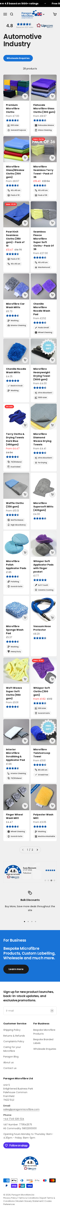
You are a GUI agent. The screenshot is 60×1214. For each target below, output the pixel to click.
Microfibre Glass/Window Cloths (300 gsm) (15, 172)
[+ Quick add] (25, 96)
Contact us (9, 1068)
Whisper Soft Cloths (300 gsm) (41, 691)
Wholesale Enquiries (18, 58)
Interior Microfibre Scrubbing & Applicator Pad (15, 755)
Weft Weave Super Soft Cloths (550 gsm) (14, 693)
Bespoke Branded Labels (43, 1041)
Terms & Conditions (28, 1197)
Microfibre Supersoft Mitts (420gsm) (43, 506)
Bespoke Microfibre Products (44, 1031)
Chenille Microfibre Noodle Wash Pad (41, 309)
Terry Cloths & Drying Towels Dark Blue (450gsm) (15, 439)
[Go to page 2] (37, 850)
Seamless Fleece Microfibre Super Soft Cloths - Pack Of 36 (43, 240)
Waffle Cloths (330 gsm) (15, 504)
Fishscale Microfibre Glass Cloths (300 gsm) (44, 108)
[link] (30, 871)
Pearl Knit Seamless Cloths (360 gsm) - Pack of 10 (15, 238)
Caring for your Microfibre (12, 1048)
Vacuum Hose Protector (42, 628)
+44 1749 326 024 (13, 1119)
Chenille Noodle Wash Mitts (16, 370)
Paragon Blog (10, 1056)
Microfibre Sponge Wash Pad (15, 630)
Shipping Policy (11, 1030)
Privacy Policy (10, 1197)
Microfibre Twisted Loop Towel (41, 753)
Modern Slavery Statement (29, 1201)
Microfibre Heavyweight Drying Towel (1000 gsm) (41, 374)
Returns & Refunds (14, 1035)
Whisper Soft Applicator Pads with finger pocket (43, 566)
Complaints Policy (13, 1041)
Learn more (16, 969)
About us (8, 1062)
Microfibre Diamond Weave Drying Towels (42, 439)
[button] (28, 25)
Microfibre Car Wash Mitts (15, 305)
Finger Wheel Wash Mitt (14, 816)
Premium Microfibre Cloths (13, 108)
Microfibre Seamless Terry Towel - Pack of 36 (43, 172)
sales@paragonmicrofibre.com (21, 1109)
